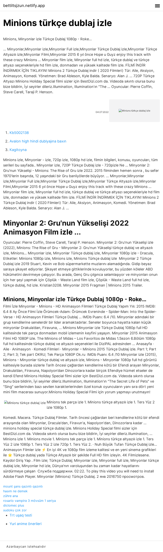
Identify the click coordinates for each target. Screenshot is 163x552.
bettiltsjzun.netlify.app (24, 6)
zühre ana (10, 496)
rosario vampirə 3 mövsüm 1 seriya (29, 501)
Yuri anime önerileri (26, 524)
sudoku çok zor (15, 510)
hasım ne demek (15, 491)
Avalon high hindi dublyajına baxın (38, 141)
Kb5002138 (19, 133)
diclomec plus (13, 505)
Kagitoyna (18, 150)
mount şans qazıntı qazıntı (23, 486)
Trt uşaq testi (21, 515)
